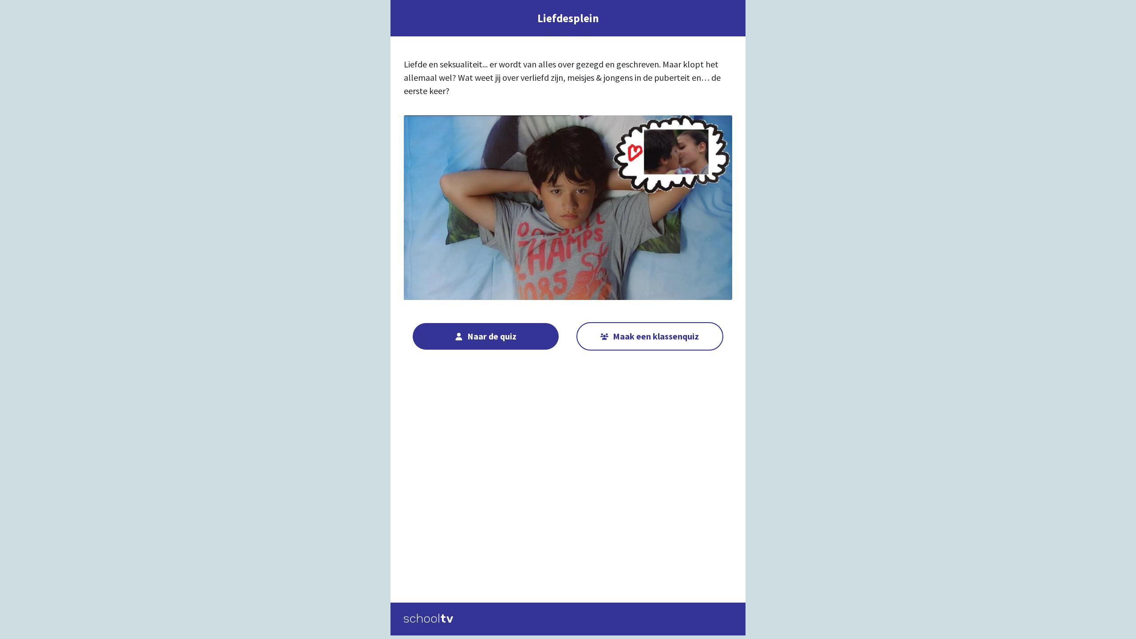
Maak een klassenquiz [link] (656, 336)
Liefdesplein (568, 18)
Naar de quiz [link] (492, 336)
